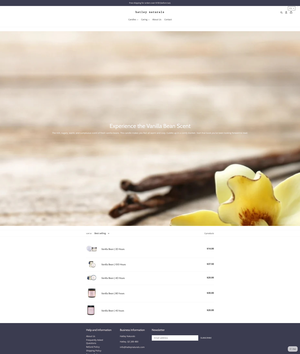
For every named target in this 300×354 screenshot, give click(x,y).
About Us (90, 336)
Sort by (89, 234)
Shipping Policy (93, 350)
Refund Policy (93, 346)
